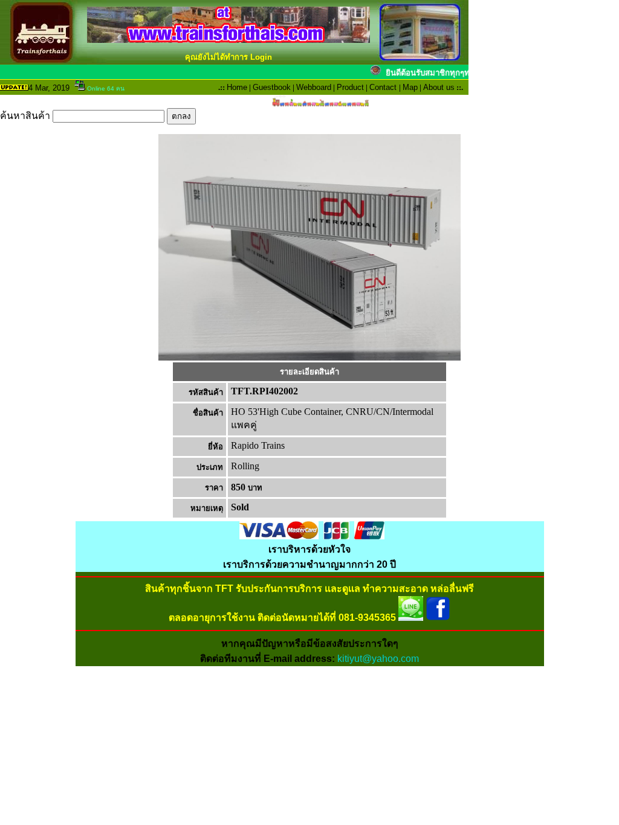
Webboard (313, 87)
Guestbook (272, 87)
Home (237, 87)
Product (350, 87)
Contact (383, 87)
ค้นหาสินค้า (26, 116)
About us (439, 87)
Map (410, 87)
